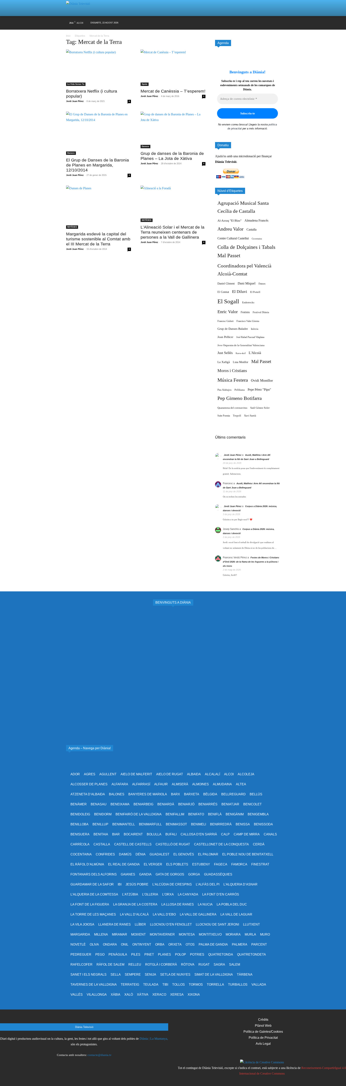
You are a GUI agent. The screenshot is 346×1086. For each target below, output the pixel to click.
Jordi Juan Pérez (75, 101)
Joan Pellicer (225, 337)
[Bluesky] (261, 23)
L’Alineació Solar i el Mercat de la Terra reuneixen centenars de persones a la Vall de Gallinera (172, 232)
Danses (71, 153)
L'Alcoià (255, 353)
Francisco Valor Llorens (247, 321)
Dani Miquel (246, 283)
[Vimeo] (246, 23)
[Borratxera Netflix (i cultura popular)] (98, 67)
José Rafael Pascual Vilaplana (250, 337)
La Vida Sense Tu (75, 84)
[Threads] (277, 23)
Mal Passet (261, 361)
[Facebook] (223, 23)
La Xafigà (223, 362)
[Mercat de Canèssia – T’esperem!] (173, 67)
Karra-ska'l (241, 353)
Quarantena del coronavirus (232, 407)
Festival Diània (261, 312)
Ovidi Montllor (262, 380)
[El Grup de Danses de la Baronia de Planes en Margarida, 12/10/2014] (98, 133)
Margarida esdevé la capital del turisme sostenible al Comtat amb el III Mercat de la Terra (98, 239)
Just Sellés (225, 353)
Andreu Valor (230, 229)
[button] (272, 8)
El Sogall (228, 301)
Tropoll (237, 415)
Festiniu (245, 312)
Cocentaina (257, 239)
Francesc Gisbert (225, 321)
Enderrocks (248, 302)
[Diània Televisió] (79, 8)
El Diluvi (239, 291)
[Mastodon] (269, 23)
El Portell (255, 291)
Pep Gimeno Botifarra (239, 398)
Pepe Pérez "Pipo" (259, 389)
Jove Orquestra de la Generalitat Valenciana (241, 345)
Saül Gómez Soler (260, 407)
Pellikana (239, 389)
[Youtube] (254, 23)
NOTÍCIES (72, 227)
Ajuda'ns (220, 156)
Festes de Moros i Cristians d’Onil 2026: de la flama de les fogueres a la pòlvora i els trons (251, 561)
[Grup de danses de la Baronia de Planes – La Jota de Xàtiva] (173, 130)
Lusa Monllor (240, 362)
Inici (68, 35)
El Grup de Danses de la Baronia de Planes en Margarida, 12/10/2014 (97, 165)
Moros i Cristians (232, 370)
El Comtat (223, 291)
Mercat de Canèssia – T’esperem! (173, 91)
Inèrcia (254, 328)
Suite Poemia (223, 415)
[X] (238, 23)
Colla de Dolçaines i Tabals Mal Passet (246, 251)
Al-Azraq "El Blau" (229, 220)
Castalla (251, 229)
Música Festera (232, 380)
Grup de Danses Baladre (232, 328)
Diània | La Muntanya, (154, 1038)
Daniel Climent (226, 283)
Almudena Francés (256, 220)
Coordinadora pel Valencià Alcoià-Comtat (244, 269)
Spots (144, 84)
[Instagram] (231, 23)
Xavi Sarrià (250, 415)
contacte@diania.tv (100, 1055)
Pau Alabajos (224, 389)
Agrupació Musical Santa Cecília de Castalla (243, 207)
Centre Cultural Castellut (233, 238)
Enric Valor (227, 311)
